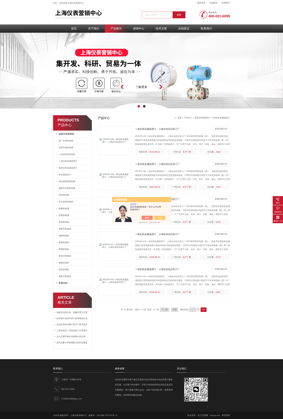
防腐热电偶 (64, 215)
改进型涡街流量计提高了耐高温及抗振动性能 (73, 324)
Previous (115, 86)
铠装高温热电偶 (66, 147)
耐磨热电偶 (64, 208)
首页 (74, 28)
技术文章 (161, 28)
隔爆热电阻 (64, 263)
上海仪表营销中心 (76, 3)
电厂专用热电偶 (66, 141)
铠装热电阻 (64, 269)
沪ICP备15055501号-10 (107, 415)
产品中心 (188, 118)
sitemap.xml (215, 415)
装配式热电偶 (65, 229)
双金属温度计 (65, 175)
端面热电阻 (64, 236)
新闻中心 (138, 28)
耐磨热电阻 (64, 242)
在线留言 (213, 3)
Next (167, 86)
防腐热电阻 (64, 249)
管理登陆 (226, 415)
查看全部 (63, 283)
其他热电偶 (64, 222)
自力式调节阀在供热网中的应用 (70, 336)
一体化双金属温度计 (68, 161)
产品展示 (116, 28)
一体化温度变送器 (67, 154)
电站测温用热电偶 (67, 181)
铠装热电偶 (64, 195)
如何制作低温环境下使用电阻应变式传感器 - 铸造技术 (73, 318)
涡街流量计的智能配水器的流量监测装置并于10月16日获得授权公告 (73, 343)
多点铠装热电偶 (66, 202)
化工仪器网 (203, 415)
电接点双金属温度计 (68, 168)
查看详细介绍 (221, 129)
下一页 (165, 310)
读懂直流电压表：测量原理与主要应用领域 (73, 312)
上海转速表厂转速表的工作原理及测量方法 (73, 330)
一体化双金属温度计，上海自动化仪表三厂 (157, 129)
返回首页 (201, 3)
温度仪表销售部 (66, 134)
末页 (175, 310)
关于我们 (93, 28)
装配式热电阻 (65, 276)
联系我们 (226, 3)
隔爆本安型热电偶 (67, 188)
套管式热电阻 (65, 256)
